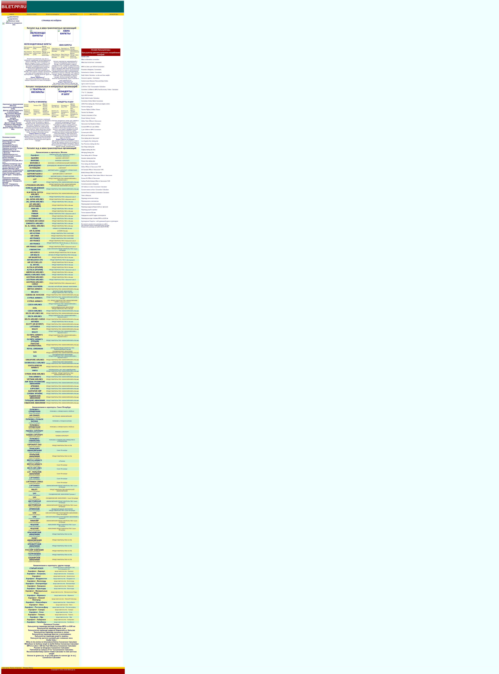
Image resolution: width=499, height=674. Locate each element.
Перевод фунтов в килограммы (91, 204)
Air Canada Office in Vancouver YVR (92, 169)
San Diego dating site (87, 146)
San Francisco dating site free (90, 144)
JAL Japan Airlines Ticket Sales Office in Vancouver (96, 175)
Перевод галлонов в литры (12, 148)
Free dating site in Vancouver (90, 138)
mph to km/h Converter (88, 84)
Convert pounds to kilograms (90, 184)
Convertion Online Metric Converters (92, 101)
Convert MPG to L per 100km (90, 126)
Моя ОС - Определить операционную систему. (11, 184)
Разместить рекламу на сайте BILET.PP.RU (95, 227)
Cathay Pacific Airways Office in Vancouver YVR (95, 181)
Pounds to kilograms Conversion (91, 69)
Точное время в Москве (88, 212)
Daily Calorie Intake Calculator (90, 98)
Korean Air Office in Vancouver (90, 178)
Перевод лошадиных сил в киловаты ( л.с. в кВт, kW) (12, 164)
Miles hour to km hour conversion (91, 62)
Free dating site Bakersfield (89, 164)
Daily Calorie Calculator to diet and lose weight (95, 75)
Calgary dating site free (88, 149)
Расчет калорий (8, 157)
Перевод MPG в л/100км (10, 140)
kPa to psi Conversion (87, 135)
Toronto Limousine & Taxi (88, 115)
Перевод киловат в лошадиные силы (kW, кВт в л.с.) (12, 160)
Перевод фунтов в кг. (10, 154)
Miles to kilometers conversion (90, 59)
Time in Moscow (86, 195)
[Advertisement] (74, 7)
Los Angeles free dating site (89, 141)
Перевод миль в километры (90, 201)
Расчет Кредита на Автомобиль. (8, 142)
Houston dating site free (88, 158)
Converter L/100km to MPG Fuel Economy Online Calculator (99, 89)
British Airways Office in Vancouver (91, 172)
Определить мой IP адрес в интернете (93, 215)
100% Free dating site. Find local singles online (95, 104)
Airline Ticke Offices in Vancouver (91, 121)
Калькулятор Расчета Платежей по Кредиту (10, 145)
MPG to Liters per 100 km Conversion (92, 66)
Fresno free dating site (88, 161)
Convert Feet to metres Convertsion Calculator (95, 192)
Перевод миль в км (9, 149)
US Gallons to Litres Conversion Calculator (94, 187)
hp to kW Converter (87, 95)
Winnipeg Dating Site (87, 152)
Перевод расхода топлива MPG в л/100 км (94, 218)
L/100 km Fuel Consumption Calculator (93, 86)
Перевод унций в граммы (11, 156)
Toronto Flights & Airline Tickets (90, 109)
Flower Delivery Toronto (88, 118)
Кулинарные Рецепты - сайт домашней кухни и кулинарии (99, 221)
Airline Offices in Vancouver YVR (91, 166)
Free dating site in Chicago (89, 155)
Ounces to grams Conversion (90, 78)
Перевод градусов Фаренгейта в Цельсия (94, 207)
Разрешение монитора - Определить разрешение (11, 178)
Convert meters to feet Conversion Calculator (95, 189)
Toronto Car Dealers (87, 112)
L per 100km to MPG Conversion (91, 129)
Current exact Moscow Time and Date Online (94, 81)
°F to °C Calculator (87, 92)
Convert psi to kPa (86, 132)
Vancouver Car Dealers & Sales (90, 124)
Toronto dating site (87, 106)
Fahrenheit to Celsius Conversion (91, 72)
